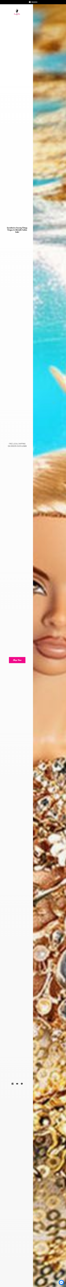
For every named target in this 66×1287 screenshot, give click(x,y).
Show (33, 2)
